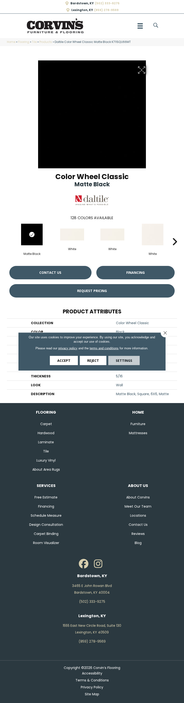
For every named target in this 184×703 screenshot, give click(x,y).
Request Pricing (92, 290)
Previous (9, 234)
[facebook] (84, 564)
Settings (124, 360)
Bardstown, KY (82, 3)
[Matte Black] (32, 234)
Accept (63, 360)
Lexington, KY (82, 10)
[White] (72, 234)
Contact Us (50, 272)
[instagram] (98, 564)
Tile (34, 42)
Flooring (23, 42)
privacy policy (67, 348)
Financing (135, 272)
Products (45, 42)
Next (174, 234)
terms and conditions (104, 348)
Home (11, 42)
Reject (93, 360)
